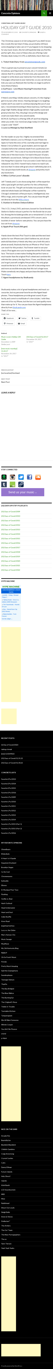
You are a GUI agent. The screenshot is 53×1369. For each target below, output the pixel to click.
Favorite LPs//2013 (8, 815)
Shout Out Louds (8, 1208)
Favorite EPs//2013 (8, 779)
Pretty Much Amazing (9, 966)
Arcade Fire (5, 1136)
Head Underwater (8, 908)
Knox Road (5, 921)
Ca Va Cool (5, 872)
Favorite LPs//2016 (8, 833)
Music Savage (6, 939)
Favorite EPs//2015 (8, 788)
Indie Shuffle (6, 917)
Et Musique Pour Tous (9, 890)
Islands (4, 1181)
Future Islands (6, 1172)
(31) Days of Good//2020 (10, 561)
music (23, 23)
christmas (5, 23)
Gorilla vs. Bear (7, 899)
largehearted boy (7, 926)
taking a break (6, 749)
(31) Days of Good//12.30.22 (12, 763)
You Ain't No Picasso (9, 1029)
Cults (3, 1163)
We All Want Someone (9, 1020)
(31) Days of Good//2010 (10, 516)
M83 (3, 1194)
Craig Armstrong (7, 1154)
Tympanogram (6, 1016)
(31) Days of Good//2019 (10, 556)
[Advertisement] (11, 664)
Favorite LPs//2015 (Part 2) (11, 828)
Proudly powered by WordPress (11, 1366)
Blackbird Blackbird (8, 1145)
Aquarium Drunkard (8, 863)
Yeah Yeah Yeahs (7, 1248)
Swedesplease (6, 975)
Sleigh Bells (5, 1212)
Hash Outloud (6, 903)
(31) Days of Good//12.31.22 (12, 758)
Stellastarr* (5, 1221)
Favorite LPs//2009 (8, 797)
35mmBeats (5, 849)
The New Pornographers (10, 1235)
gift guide (15, 23)
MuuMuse (5, 944)
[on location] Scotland (10, 371)
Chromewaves (6, 876)
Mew (3, 1199)
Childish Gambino (8, 1149)
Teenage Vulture (7, 980)
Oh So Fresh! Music (8, 957)
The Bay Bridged (7, 989)
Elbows (4, 885)
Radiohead (5, 1203)
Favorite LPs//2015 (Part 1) (11, 824)
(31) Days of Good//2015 (10, 538)
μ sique (4, 1038)
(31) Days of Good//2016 (10, 543)
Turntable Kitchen (8, 1011)
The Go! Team (6, 1230)
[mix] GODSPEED (8, 754)
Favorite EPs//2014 (8, 784)
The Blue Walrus (7, 993)
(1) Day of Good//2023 (9, 745)
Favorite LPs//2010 (8, 802)
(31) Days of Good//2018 (10, 552)
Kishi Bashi (5, 1185)
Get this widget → (7, 619)
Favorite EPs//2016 (8, 793)
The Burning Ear (7, 998)
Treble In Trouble (8, 1007)
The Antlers (6, 1226)
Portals (4, 962)
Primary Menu (50, 13)
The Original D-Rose (9, 1002)
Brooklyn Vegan (7, 867)
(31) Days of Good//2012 (10, 525)
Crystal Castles (7, 1158)
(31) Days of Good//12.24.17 (37, 337)
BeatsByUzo (6, 1140)
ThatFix (4, 984)
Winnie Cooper (7, 1025)
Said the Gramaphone (9, 971)
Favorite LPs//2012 (8, 810)
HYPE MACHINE (10, 586)
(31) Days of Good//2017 (10, 547)
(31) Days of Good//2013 (10, 529)
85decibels (5, 854)
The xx (4, 1239)
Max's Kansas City (8, 935)
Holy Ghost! (6, 1176)
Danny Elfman (6, 1167)
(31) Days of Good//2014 (10, 534)
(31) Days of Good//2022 (10, 570)
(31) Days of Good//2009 (10, 511)
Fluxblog (4, 894)
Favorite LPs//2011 (8, 806)
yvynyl (3, 1034)
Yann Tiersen (6, 1244)
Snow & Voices (7, 1217)
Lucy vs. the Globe (8, 930)
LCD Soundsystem (8, 1190)
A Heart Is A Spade (8, 858)
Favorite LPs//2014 (8, 819)
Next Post (5, 380)
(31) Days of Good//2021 (10, 565)
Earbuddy (5, 881)
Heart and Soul (7, 912)
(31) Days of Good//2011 (10, 520)
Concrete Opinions (10, 13)
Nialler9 (4, 953)
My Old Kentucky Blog (9, 948)
